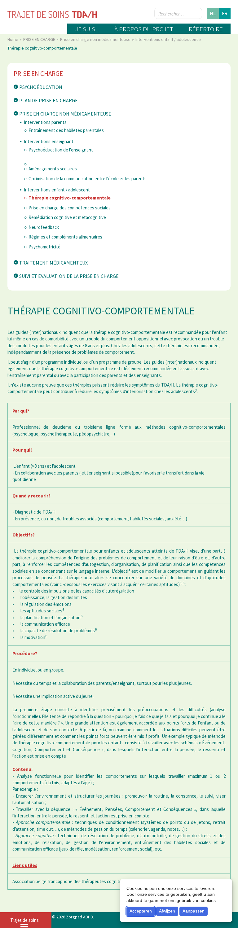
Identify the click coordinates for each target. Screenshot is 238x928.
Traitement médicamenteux (53, 263)
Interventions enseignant (48, 141)
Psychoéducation (40, 87)
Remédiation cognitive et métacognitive (67, 217)
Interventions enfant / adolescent (167, 39)
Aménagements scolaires (53, 169)
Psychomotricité (44, 247)
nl (213, 13)
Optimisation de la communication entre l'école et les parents (88, 179)
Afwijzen (167, 910)
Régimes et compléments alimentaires (65, 237)
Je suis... (87, 29)
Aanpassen (194, 910)
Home (13, 39)
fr (224, 13)
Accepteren (141, 910)
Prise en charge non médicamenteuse (95, 39)
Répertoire (206, 29)
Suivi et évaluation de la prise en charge (69, 276)
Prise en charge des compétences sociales (70, 208)
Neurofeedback (44, 227)
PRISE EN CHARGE (39, 39)
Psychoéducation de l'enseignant (61, 150)
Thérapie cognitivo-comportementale (70, 198)
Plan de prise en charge (48, 100)
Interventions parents (45, 122)
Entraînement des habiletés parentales (66, 130)
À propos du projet (143, 29)
